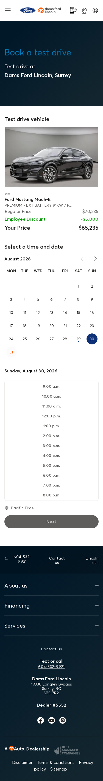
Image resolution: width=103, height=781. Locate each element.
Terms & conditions (55, 762)
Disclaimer (22, 762)
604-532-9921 (51, 666)
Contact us (51, 649)
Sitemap (58, 769)
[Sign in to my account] (95, 10)
